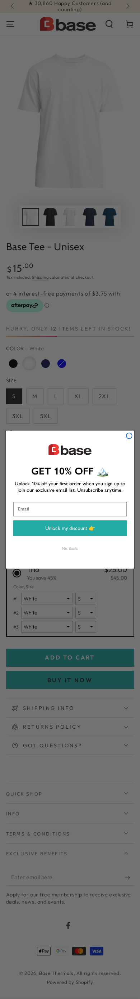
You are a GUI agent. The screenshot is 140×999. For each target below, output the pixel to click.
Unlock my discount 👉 (70, 528)
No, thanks (70, 548)
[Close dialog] (129, 435)
